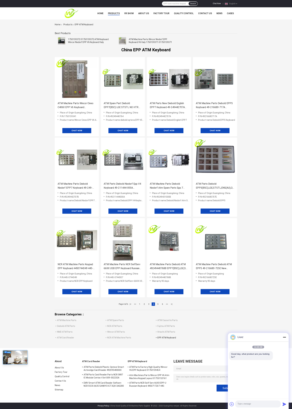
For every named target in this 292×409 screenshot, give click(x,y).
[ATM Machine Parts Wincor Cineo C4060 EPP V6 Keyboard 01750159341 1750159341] (76, 79)
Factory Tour (161, 13)
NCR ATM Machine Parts (119, 337)
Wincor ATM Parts (116, 332)
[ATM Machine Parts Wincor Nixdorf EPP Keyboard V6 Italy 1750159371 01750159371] (122, 40)
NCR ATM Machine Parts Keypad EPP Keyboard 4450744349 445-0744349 (75, 266)
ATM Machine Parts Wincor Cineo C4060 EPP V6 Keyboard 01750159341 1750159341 (75, 105)
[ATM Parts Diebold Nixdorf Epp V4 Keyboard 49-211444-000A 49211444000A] (123, 159)
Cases (230, 13)
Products (114, 13)
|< (130, 304)
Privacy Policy (103, 406)
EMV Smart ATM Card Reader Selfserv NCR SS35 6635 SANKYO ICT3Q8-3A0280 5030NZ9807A (104, 385)
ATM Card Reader (65, 337)
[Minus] (284, 337)
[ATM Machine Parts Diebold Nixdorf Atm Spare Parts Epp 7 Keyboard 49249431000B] (169, 159)
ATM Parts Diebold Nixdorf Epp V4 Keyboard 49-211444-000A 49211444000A (122, 186)
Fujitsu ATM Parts (166, 326)
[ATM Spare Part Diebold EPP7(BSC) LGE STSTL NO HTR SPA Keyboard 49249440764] (123, 79)
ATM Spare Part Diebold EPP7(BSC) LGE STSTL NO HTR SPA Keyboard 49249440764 (121, 105)
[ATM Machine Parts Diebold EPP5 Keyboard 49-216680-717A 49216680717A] (215, 79)
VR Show (129, 13)
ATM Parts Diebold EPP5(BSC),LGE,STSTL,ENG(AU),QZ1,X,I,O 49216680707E (215, 186)
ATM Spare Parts (115, 320)
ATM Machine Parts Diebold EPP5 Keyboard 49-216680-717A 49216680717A (214, 105)
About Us (143, 13)
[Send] (284, 404)
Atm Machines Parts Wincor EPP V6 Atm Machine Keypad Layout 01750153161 (149, 376)
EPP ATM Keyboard (166, 337)
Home (100, 13)
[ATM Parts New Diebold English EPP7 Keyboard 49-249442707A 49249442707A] (169, 79)
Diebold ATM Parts (66, 326)
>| (171, 304)
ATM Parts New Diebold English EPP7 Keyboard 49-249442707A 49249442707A (167, 105)
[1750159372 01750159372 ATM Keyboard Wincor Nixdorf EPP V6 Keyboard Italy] (61, 40)
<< (135, 304)
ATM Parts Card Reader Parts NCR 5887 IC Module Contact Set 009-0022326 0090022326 (103, 376)
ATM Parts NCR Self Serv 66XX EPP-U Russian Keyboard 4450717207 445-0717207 (147, 385)
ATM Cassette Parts (167, 320)
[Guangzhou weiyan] (71, 13)
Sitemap (59, 389)
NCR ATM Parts (114, 326)
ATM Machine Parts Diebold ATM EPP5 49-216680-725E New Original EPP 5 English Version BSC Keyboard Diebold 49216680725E (214, 266)
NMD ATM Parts (65, 332)
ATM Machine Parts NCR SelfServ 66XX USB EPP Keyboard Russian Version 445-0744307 (122, 266)
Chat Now (217, 3)
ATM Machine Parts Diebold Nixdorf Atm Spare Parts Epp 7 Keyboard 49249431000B (166, 186)
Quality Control (184, 13)
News (219, 13)
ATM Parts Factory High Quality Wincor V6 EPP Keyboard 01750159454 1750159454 (148, 369)
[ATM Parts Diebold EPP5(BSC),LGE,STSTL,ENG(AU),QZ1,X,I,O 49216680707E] (215, 159)
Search (193, 4)
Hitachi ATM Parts (166, 332)
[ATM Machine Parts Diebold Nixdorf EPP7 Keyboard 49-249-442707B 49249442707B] (76, 159)
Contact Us (205, 13)
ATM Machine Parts (66, 320)
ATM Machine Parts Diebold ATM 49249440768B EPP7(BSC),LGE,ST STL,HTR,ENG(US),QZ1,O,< (168, 266)
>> (167, 304)
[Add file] (232, 404)
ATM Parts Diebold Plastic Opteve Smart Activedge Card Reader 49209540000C (104, 368)
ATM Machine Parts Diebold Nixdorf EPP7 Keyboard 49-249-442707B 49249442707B (75, 186)
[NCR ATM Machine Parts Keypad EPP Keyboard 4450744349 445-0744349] (76, 240)
